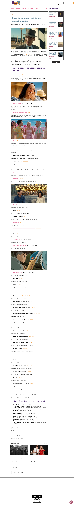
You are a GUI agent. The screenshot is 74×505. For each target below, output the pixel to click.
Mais (37, 8)
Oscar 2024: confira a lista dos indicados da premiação (18, 457)
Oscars (28, 427)
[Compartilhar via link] (19, 435)
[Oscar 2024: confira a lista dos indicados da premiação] (19, 450)
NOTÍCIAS (51, 26)
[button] (46, 8)
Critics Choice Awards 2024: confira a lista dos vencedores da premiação (38, 457)
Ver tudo (45, 443)
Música (24, 8)
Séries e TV (31, 8)
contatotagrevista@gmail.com (37, 502)
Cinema (18, 8)
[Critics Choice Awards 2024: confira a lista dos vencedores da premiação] (39, 450)
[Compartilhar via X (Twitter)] (14, 435)
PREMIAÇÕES (52, 16)
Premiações (23, 427)
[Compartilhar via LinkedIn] (17, 435)
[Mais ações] (46, 14)
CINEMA (51, 46)
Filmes (18, 427)
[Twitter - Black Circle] (60, 4)
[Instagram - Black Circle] (58, 4)
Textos (12, 8)
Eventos (12, 430)
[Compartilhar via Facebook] (11, 435)
